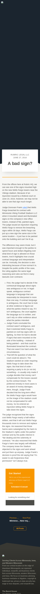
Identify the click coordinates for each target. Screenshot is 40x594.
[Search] (20, 502)
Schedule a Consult (19, 487)
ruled (24, 207)
